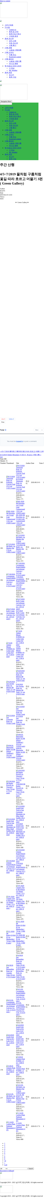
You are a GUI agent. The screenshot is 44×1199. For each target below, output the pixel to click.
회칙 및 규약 (13, 32)
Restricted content (15, 57)
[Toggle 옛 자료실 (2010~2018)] (37, 148)
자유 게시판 (13, 43)
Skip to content (5, 1)
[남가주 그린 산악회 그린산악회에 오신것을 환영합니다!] (13, 17)
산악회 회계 (13, 36)
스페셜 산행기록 (15, 61)
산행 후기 (12, 45)
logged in (19, 441)
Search (31, 1168)
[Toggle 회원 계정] (37, 154)
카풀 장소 (12, 55)
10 (5, 1161)
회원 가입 (12, 77)
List (1, 457)
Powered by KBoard (7, 1171)
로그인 (11, 75)
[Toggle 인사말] (37, 110)
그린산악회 (9, 25)
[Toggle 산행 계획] (37, 130)
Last (5, 1165)
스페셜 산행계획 (15, 50)
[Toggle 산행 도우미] (37, 135)
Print (2, 422)
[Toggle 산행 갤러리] (37, 141)
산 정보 (12, 68)
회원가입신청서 (15, 34)
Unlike (11, 419)
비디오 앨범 (13, 63)
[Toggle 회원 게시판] (37, 121)
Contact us (12, 30)
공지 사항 (12, 41)
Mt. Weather (13, 70)
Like (3, 419)
